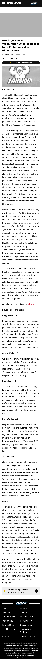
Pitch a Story (7, 621)
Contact (23, 612)
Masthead (24, 608)
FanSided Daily (26, 617)
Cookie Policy (26, 625)
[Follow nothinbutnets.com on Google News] (36, 591)
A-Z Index (6, 636)
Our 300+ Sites (8, 617)
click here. (33, 304)
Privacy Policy (26, 621)
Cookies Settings (27, 636)
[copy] (15, 58)
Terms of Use (8, 625)
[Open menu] (3, 3)
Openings (6, 612)
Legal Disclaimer (9, 629)
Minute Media (13, 642)
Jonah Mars (9, 54)
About (4, 608)
